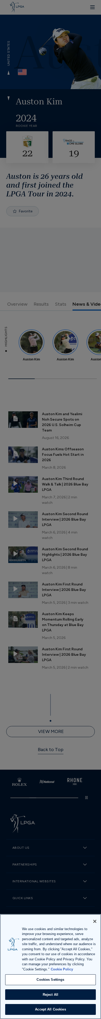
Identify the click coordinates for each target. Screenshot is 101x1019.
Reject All (50, 995)
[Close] (94, 921)
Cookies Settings (50, 980)
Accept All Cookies (50, 1009)
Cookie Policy (62, 969)
